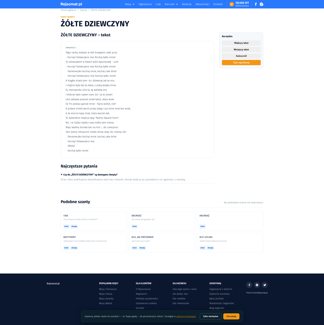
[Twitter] (265, 285)
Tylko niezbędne (210, 316)
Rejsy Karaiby (106, 298)
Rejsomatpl (53, 283)
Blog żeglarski (216, 308)
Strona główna (68, 10)
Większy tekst (241, 43)
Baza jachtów (216, 298)
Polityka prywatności (147, 298)
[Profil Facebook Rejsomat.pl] (256, 4)
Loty (158, 4)
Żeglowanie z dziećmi (220, 289)
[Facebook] (249, 285)
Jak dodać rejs (180, 293)
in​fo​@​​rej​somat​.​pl (242, 6)
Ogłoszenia (145, 4)
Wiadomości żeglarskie (221, 303)
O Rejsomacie (143, 289)
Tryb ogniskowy (241, 62)
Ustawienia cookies (146, 303)
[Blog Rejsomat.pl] (261, 4)
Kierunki (169, 4)
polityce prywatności (186, 316)
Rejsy (128, 4)
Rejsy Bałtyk (105, 303)
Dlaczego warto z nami (185, 289)
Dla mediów (179, 298)
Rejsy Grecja (105, 293)
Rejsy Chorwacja (108, 289)
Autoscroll (241, 56)
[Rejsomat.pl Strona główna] (71, 4)
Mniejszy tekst (241, 49)
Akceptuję (231, 316)
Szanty (83, 10)
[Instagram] (257, 285)
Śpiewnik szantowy (219, 293)
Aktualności (202, 4)
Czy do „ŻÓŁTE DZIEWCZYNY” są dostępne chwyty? (90, 174)
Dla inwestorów (181, 303)
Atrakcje (187, 4)
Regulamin (141, 293)
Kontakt (218, 4)
